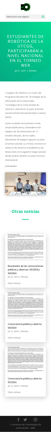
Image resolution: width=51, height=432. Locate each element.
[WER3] (25, 194)
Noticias (32, 70)
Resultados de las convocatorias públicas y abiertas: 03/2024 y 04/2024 (25, 269)
